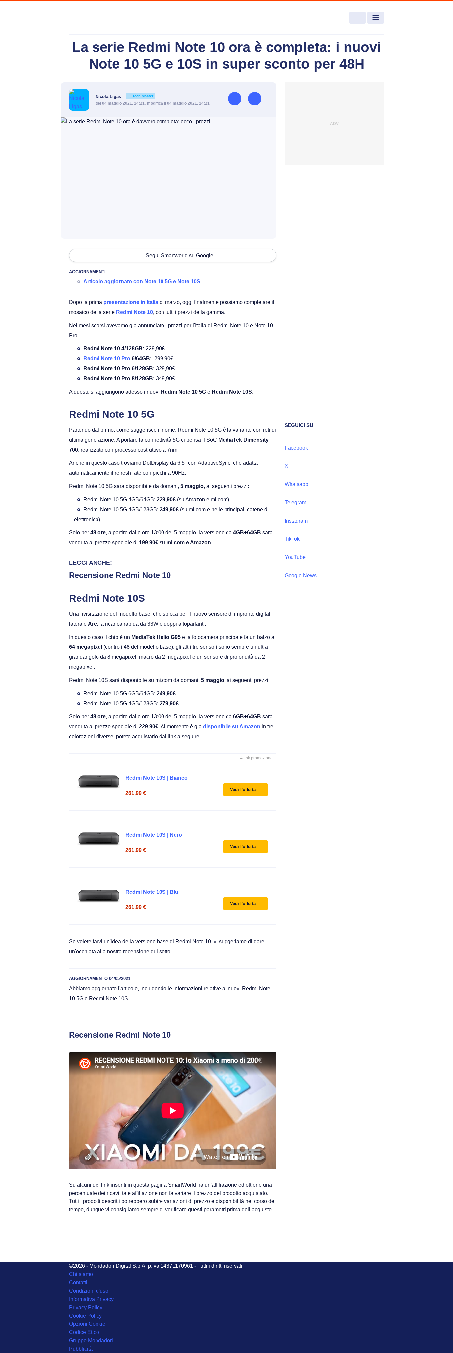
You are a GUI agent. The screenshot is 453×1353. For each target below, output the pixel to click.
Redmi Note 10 (134, 312)
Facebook (296, 448)
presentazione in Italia (130, 302)
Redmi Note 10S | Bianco (156, 778)
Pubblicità (81, 1349)
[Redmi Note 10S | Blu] (98, 896)
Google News (301, 575)
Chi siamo (81, 1274)
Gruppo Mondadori (91, 1340)
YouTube (295, 557)
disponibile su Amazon (231, 726)
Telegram (295, 502)
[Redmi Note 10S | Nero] (98, 839)
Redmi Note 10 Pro (106, 358)
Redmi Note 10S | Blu (151, 892)
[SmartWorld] (101, 18)
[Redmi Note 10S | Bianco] (98, 782)
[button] (245, 789)
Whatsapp (296, 484)
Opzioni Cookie (87, 1324)
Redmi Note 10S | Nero (153, 835)
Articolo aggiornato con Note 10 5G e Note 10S (141, 281)
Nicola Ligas (124, 96)
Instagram (296, 520)
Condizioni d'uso (88, 1291)
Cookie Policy (85, 1316)
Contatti (78, 1282)
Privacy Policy (85, 1307)
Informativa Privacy (91, 1299)
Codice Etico (84, 1332)
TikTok (292, 539)
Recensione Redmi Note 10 (120, 575)
